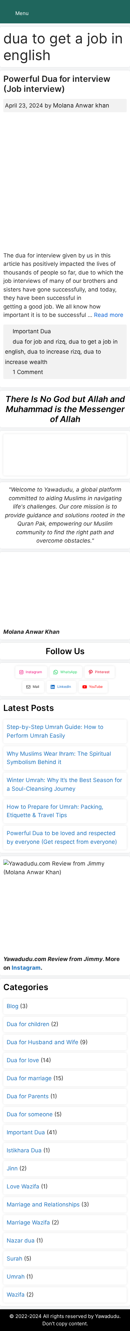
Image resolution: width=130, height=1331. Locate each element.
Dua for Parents (28, 1096)
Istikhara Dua (24, 1150)
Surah (14, 1258)
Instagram (26, 967)
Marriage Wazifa (28, 1222)
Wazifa (16, 1294)
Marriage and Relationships (43, 1204)
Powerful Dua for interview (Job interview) (56, 84)
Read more (108, 315)
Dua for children (28, 1024)
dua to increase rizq (53, 351)
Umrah (16, 1276)
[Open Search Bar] (120, 13)
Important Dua (32, 331)
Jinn (12, 1168)
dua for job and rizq (39, 341)
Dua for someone (30, 1114)
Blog (12, 1006)
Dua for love (23, 1060)
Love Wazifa (23, 1186)
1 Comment (28, 372)
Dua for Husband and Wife (42, 1042)
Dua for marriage (29, 1078)
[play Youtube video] (65, 590)
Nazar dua (21, 1240)
